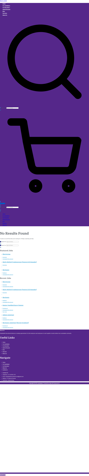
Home (4, 3)
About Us (5, 15)
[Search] (0, 108)
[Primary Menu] (0, 205)
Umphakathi (40, 383)
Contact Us (5, 369)
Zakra (50, 383)
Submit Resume (6, 9)
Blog (4, 11)
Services (5, 13)
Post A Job (2, 203)
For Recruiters (6, 7)
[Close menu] (0, 211)
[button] (0, 209)
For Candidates (6, 5)
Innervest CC (57, 383)
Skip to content (3, 1)
